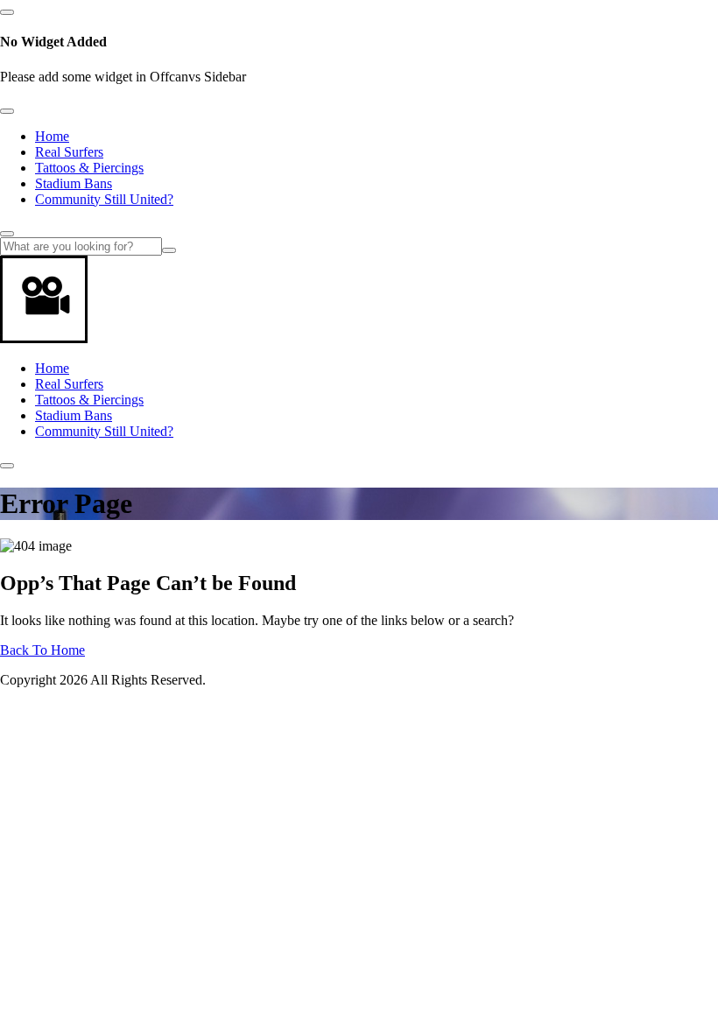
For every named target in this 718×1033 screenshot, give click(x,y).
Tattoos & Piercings (89, 167)
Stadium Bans (73, 183)
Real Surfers (69, 151)
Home (52, 136)
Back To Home (42, 650)
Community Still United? (104, 199)
